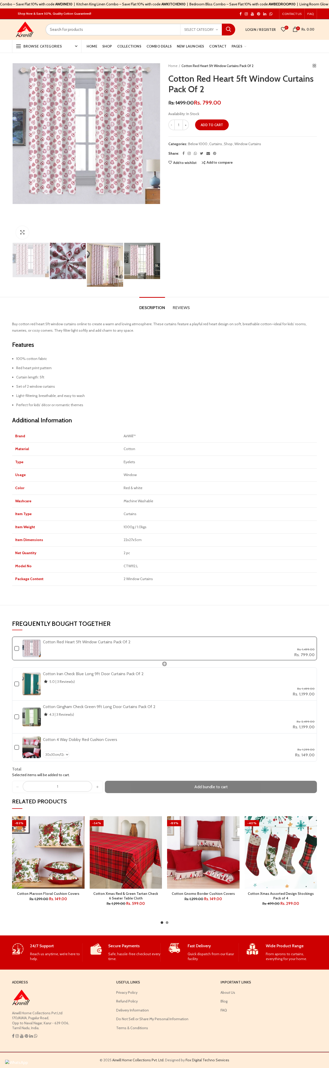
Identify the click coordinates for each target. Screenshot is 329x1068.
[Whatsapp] (195, 153)
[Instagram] (189, 153)
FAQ (310, 14)
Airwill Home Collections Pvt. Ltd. (138, 1060)
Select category (199, 29)
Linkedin (265, 14)
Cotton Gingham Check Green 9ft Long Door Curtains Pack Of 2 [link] (99, 706)
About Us (228, 992)
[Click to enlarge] (22, 232)
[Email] (208, 153)
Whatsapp (271, 14)
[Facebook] (183, 153)
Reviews (181, 307)
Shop (228, 144)
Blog (224, 1001)
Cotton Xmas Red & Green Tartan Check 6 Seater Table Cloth (125, 895)
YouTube (252, 14)
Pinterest (258, 14)
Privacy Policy (127, 992)
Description (152, 307)
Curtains (215, 144)
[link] (31, 648)
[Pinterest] (215, 153)
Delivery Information (132, 1010)
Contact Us (291, 14)
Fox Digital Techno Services (207, 1060)
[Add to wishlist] (80, 824)
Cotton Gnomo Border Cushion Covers (203, 893)
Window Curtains (247, 144)
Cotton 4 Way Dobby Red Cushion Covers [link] (80, 739)
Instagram (240, 14)
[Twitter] (201, 153)
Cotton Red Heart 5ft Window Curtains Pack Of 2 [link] (87, 641)
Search (228, 29)
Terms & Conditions (132, 1028)
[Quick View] (80, 847)
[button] (17, 787)
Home (173, 66)
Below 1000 (197, 144)
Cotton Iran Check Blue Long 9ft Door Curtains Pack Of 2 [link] (93, 673)
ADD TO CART (212, 125)
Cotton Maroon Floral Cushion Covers (48, 893)
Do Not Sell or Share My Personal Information (152, 1019)
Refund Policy (127, 1001)
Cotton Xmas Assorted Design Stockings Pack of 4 (281, 895)
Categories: (177, 144)
